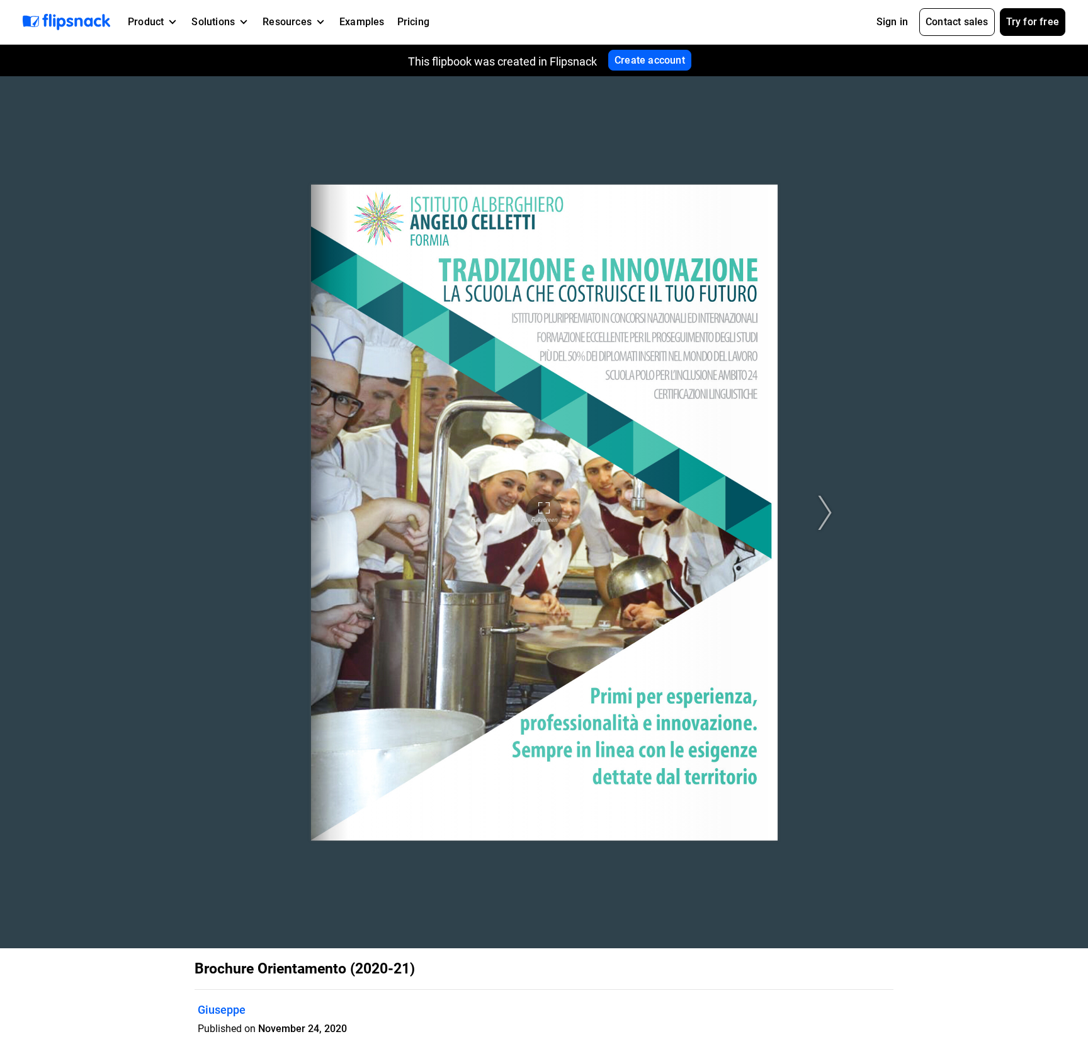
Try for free (1032, 22)
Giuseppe (222, 1009)
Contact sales (957, 22)
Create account (650, 60)
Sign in (892, 22)
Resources (287, 22)
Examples (362, 22)
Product (146, 22)
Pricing (413, 22)
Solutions (213, 22)
